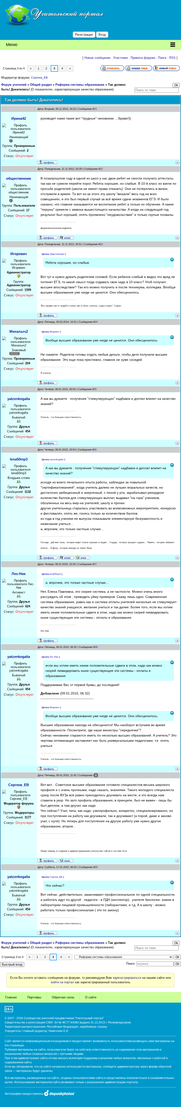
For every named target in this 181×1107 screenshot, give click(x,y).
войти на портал (62, 982)
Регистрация (84, 34)
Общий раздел (41, 84)
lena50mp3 (19, 459)
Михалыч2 (18, 331)
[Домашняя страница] (82, 557)
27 (95, 564)
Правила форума (143, 58)
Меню (11, 44)
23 (101, 244)
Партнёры (34, 997)
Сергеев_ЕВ (39, 77)
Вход (102, 34)
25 (95, 389)
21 (95, 108)
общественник (18, 178)
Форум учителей (13, 84)
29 (96, 775)
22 (101, 168)
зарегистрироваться (127, 977)
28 (96, 647)
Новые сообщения (97, 58)
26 (95, 449)
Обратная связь (63, 997)
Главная (11, 997)
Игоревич (18, 254)
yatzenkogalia (18, 399)
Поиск (162, 58)
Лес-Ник (19, 574)
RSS (172, 58)
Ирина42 (18, 118)
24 (96, 321)
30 (96, 867)
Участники (120, 58)
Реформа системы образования (79, 84)
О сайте (90, 997)
